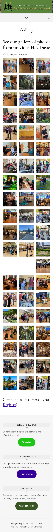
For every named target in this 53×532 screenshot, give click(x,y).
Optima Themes (35, 527)
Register (9, 404)
